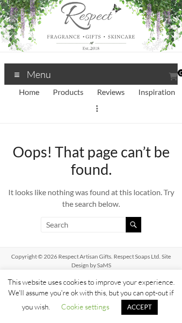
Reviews (111, 91)
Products (68, 91)
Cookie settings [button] (85, 306)
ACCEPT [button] (139, 307)
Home (29, 91)
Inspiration (156, 91)
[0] (173, 76)
